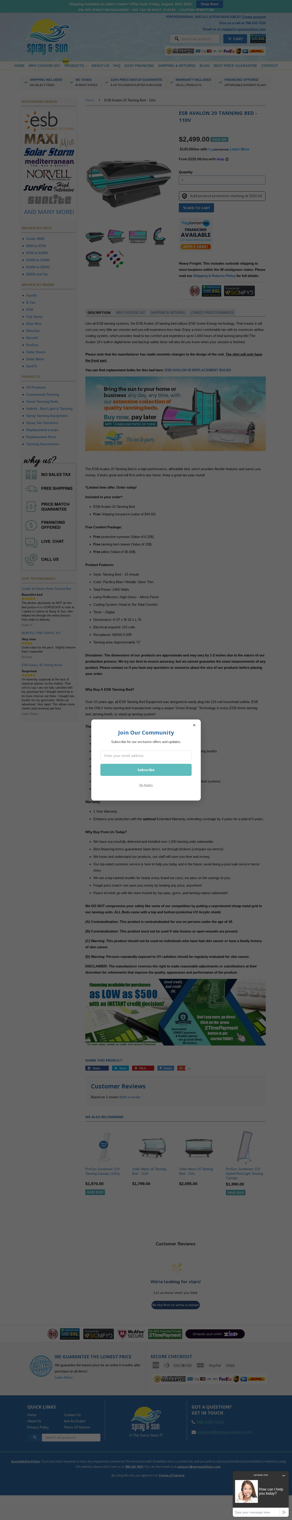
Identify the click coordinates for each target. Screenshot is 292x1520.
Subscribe (146, 769)
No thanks (146, 785)
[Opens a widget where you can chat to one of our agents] (260, 1493)
